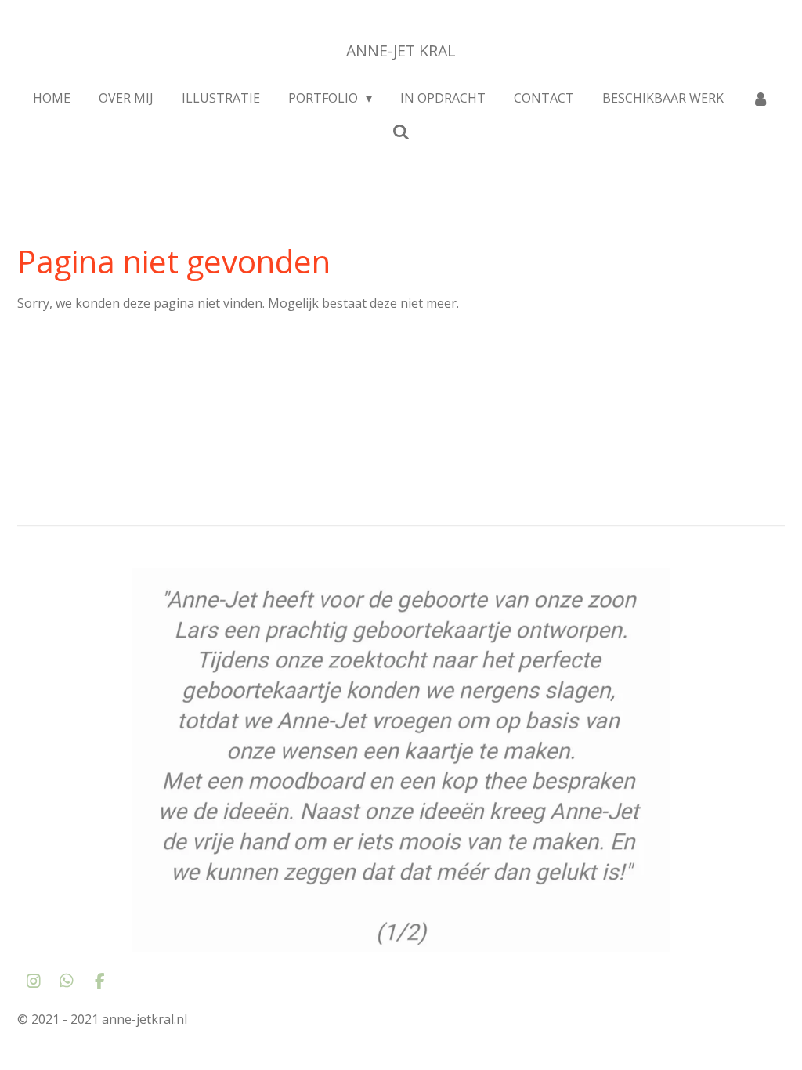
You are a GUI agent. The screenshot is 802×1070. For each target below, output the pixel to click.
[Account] (760, 98)
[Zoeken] (401, 131)
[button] (770, 582)
